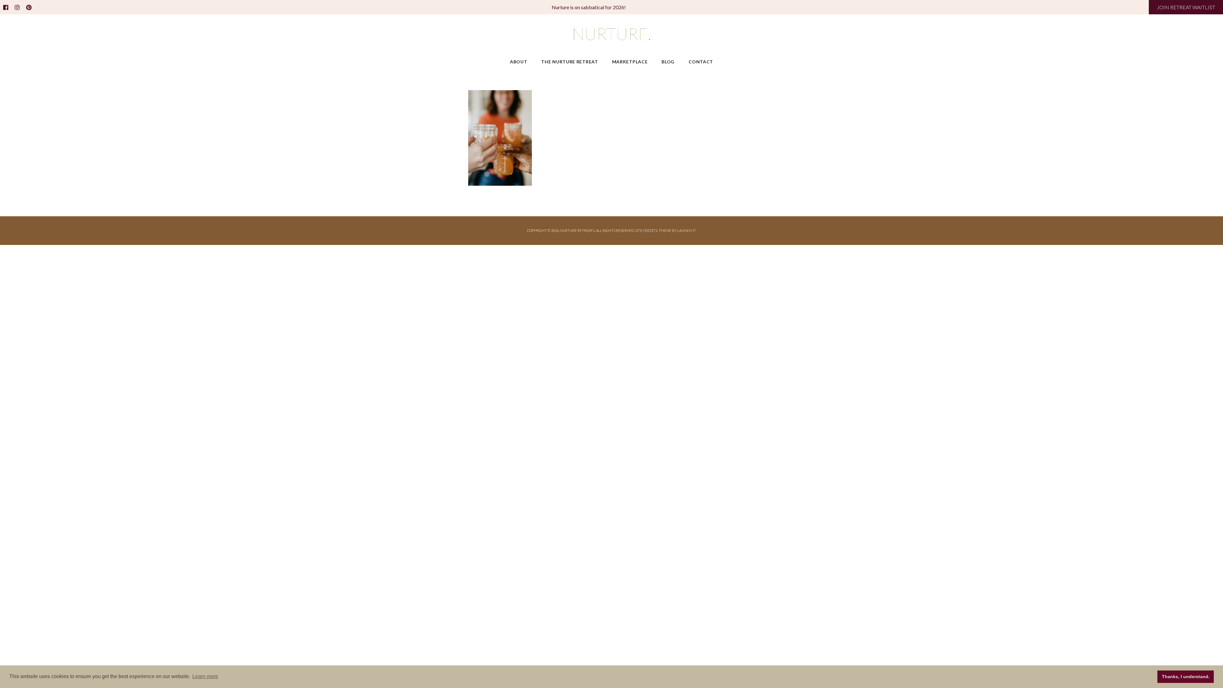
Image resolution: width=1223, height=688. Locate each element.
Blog (668, 61)
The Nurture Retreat (569, 61)
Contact (701, 61)
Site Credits (646, 230)
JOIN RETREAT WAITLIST (1186, 7)
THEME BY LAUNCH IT (677, 230)
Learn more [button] (205, 676)
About (518, 61)
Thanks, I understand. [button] (1186, 676)
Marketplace (630, 61)
